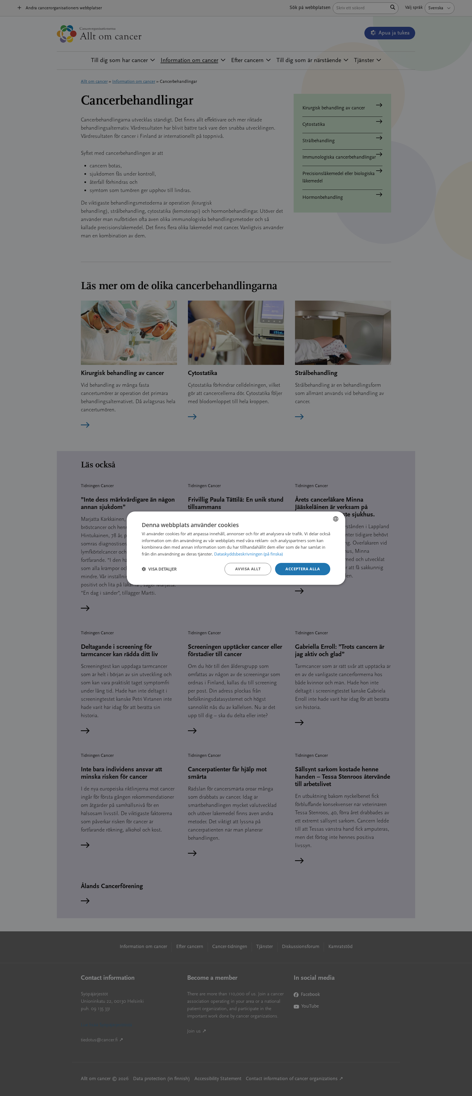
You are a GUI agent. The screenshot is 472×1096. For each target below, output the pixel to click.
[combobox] (335, 518)
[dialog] (236, 548)
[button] (159, 569)
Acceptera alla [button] (302, 568)
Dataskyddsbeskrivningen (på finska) (248, 554)
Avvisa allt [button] (248, 568)
